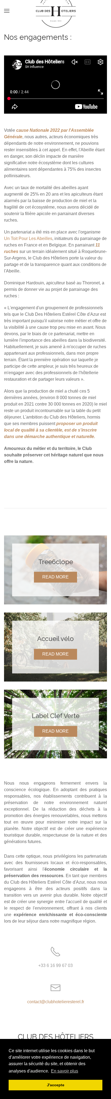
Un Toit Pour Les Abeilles (28, 238)
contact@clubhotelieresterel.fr (55, 1001)
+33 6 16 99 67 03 (55, 965)
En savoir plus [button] (64, 1071)
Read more (55, 577)
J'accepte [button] (55, 1085)
